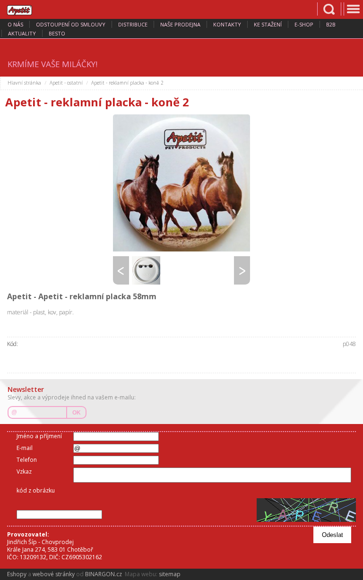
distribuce (132, 24)
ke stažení (268, 24)
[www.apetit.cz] (26, 9)
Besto (57, 33)
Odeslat (332, 534)
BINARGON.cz (103, 574)
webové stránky (54, 574)
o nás (15, 24)
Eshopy (16, 574)
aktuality (22, 33)
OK (76, 412)
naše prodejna (180, 24)
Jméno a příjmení (39, 436)
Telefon (27, 460)
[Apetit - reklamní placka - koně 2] (181, 182)
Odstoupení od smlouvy (70, 24)
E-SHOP (303, 24)
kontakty (227, 24)
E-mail (25, 448)
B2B (331, 24)
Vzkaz (24, 471)
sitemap (170, 574)
